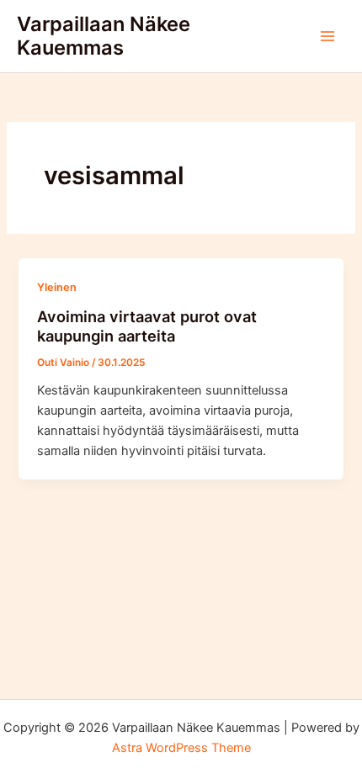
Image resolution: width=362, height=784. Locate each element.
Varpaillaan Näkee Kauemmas (103, 36)
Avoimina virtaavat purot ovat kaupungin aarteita (147, 326)
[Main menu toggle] (327, 36)
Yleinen (57, 287)
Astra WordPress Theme (181, 747)
